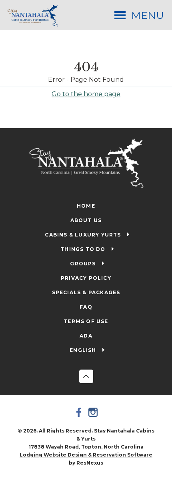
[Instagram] (93, 412)
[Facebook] (79, 412)
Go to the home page (86, 93)
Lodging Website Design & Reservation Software (86, 455)
